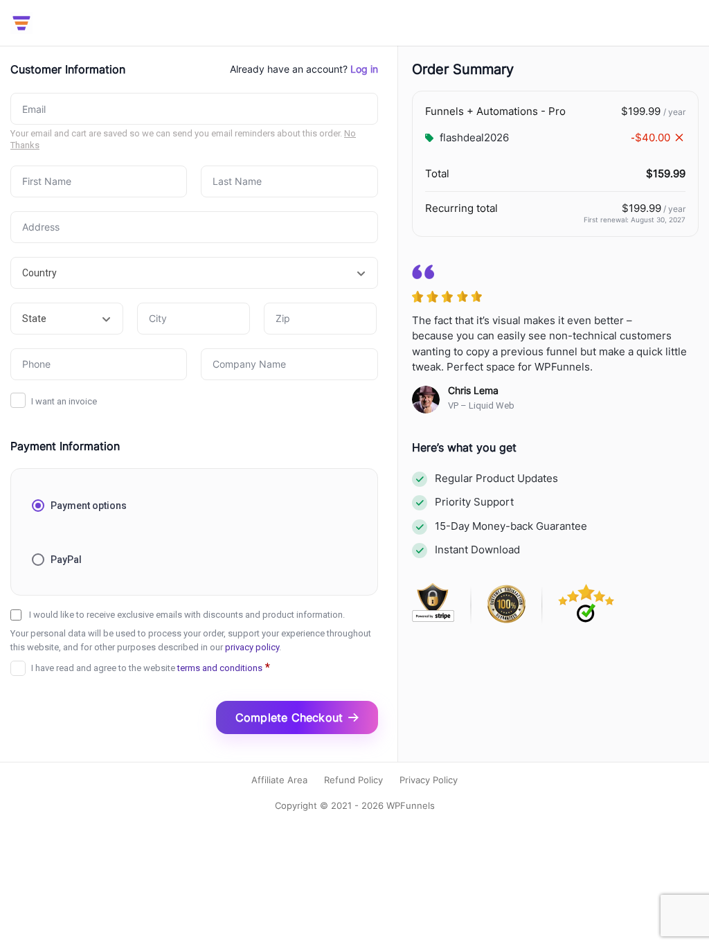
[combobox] (194, 273)
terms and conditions (219, 668)
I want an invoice (64, 401)
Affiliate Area (279, 779)
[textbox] (194, 273)
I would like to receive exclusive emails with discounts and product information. (187, 614)
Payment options (89, 505)
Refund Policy (353, 779)
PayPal (66, 559)
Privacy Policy (429, 779)
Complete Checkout (289, 717)
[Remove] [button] (679, 137)
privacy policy (252, 647)
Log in (364, 69)
